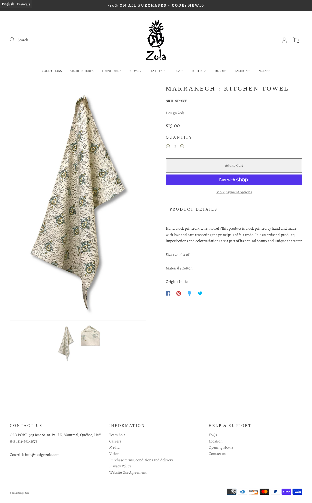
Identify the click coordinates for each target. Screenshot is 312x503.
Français (23, 4)
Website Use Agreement (127, 472)
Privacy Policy (120, 466)
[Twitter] (200, 293)
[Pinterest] (178, 293)
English (8, 4)
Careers (115, 441)
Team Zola (117, 435)
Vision (114, 453)
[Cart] (296, 40)
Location (216, 441)
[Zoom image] (78, 204)
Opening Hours (221, 447)
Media (114, 447)
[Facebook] (168, 293)
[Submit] (15, 39)
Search (23, 40)
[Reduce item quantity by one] (168, 147)
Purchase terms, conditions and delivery (141, 460)
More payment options (234, 192)
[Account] (284, 40)
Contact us (217, 453)
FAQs (213, 435)
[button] (23, 204)
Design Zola (175, 113)
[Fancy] (189, 293)
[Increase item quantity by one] (182, 147)
